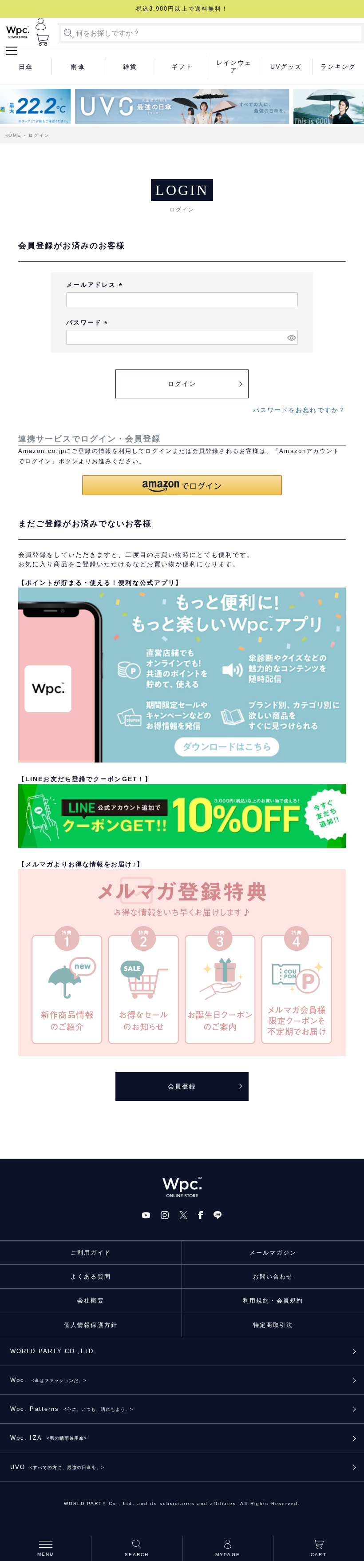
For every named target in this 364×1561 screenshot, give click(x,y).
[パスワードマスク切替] (291, 337)
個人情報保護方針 (91, 1325)
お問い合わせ (273, 1276)
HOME (12, 135)
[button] (182, 485)
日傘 (26, 66)
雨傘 (78, 66)
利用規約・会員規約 (273, 1300)
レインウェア (234, 66)
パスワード (88, 322)
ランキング (338, 66)
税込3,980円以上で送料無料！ (182, 8)
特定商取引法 (273, 1325)
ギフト (182, 66)
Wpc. (48, 1380)
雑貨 (130, 66)
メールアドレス (95, 284)
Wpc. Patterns (71, 1409)
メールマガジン (273, 1252)
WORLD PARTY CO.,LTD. (53, 1351)
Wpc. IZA (48, 1437)
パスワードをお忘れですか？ (299, 409)
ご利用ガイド (91, 1252)
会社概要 (90, 1300)
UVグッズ (286, 66)
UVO (57, 1467)
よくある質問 (91, 1276)
